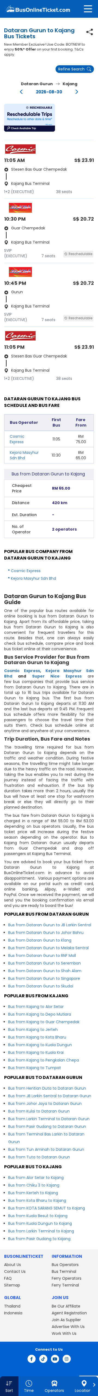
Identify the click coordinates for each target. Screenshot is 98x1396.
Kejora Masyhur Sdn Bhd (24, 455)
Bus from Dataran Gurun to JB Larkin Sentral (49, 925)
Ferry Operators (66, 1278)
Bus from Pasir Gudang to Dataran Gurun (47, 1126)
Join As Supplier (66, 1320)
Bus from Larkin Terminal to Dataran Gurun (49, 1119)
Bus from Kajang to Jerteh (33, 1029)
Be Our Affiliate (66, 1306)
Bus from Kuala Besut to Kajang (38, 1215)
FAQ (8, 1278)
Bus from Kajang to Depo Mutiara (39, 1014)
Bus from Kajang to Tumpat (34, 1067)
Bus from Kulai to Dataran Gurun (39, 1111)
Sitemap (12, 1285)
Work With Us (64, 1333)
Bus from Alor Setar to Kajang (36, 1177)
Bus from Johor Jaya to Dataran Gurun (45, 1103)
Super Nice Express (57, 676)
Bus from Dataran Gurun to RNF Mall (42, 955)
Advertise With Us (68, 1326)
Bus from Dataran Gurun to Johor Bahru (46, 932)
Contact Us (15, 1271)
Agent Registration (69, 1313)
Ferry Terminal (65, 1285)
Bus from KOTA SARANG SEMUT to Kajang (46, 1208)
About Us (12, 1264)
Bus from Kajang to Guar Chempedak (43, 1022)
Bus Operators (65, 1264)
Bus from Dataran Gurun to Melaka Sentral (48, 948)
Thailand (12, 1306)
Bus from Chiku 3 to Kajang (33, 1185)
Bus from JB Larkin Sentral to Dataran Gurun (49, 1096)
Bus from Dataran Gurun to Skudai (40, 986)
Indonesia (13, 1313)
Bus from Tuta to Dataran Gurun (39, 1157)
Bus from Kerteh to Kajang (33, 1193)
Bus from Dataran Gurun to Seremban (44, 963)
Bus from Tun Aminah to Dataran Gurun (46, 1149)
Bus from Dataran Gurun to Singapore (44, 978)
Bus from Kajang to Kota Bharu (37, 1037)
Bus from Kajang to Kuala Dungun (40, 1045)
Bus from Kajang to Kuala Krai (36, 1052)
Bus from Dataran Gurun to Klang (39, 940)
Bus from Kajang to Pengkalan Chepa (43, 1060)
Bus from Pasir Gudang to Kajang (39, 1238)
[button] (29, 118)
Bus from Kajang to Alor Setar (36, 1006)
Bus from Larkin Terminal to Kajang (41, 1231)
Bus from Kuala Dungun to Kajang (40, 1223)
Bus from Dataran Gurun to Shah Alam (44, 971)
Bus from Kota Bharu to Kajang (37, 1200)
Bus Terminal (64, 1271)
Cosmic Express (17, 439)
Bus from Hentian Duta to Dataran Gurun (47, 1088)
